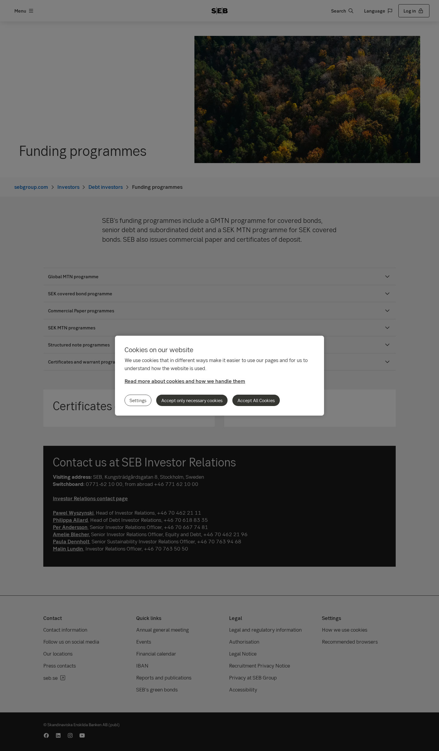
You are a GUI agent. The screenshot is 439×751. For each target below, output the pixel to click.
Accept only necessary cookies (191, 400)
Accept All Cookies (256, 400)
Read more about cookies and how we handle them (185, 381)
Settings (138, 400)
